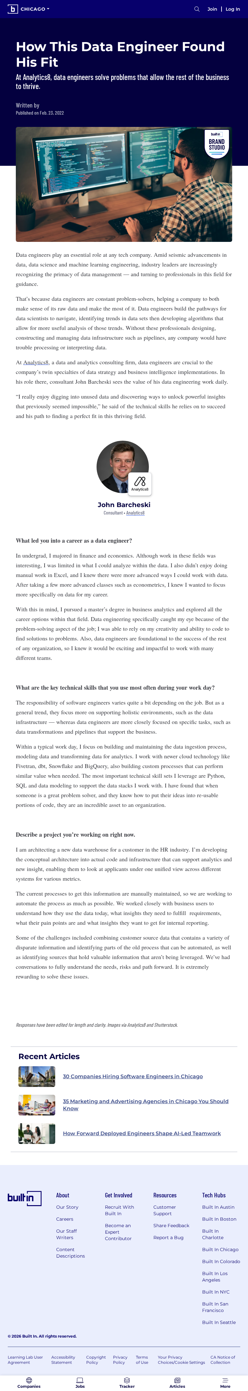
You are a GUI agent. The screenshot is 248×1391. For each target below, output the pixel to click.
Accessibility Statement (63, 1360)
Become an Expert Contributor (118, 1232)
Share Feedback (171, 1225)
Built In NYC (216, 1292)
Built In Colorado (221, 1261)
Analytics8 (135, 512)
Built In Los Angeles (215, 1277)
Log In (233, 9)
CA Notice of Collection (223, 1360)
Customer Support (164, 1210)
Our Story (67, 1207)
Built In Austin (218, 1207)
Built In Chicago (220, 1249)
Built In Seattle (219, 1322)
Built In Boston (219, 1219)
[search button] (196, 9)
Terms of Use (142, 1360)
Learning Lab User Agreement (25, 1360)
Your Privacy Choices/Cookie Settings (181, 1360)
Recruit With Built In (119, 1210)
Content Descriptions (70, 1253)
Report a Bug (168, 1237)
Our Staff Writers (66, 1234)
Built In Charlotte (212, 1234)
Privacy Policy (120, 1360)
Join (212, 9)
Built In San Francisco (215, 1307)
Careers (64, 1219)
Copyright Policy (96, 1360)
